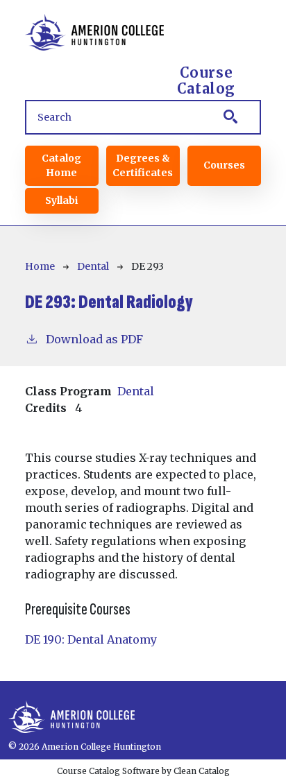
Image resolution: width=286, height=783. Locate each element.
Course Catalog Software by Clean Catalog (143, 771)
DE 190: (91, 639)
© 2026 (24, 746)
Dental (93, 266)
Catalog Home (61, 165)
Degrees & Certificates (142, 165)
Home (40, 266)
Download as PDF (94, 339)
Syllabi (61, 200)
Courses (224, 165)
